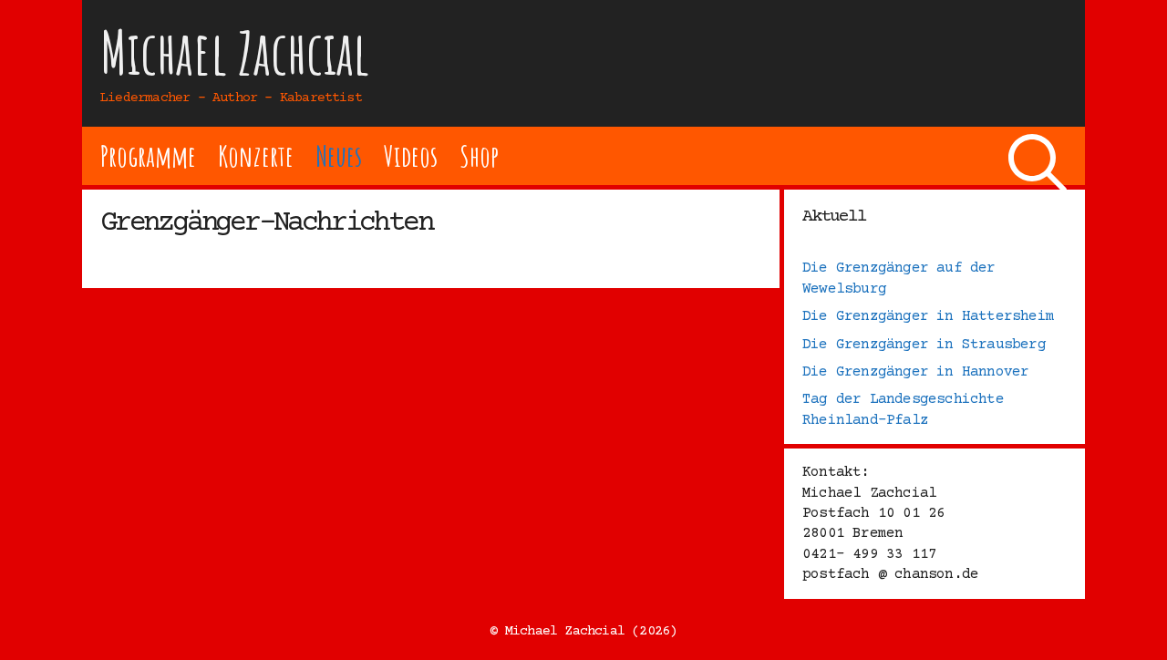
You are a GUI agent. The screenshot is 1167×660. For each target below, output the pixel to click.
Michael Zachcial (235, 52)
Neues (338, 155)
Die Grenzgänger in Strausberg (924, 344)
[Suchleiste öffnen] (1037, 156)
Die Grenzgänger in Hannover (915, 372)
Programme (148, 155)
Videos (411, 155)
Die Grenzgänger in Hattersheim (928, 316)
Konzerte (255, 155)
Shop (479, 155)
